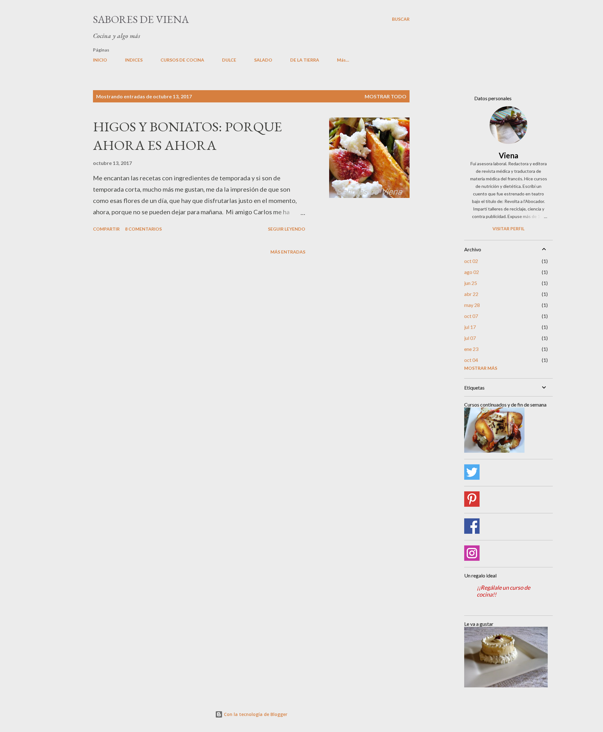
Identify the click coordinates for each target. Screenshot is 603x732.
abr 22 (471, 294)
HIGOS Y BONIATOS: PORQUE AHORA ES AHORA (187, 135)
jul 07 (470, 338)
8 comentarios (143, 229)
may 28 (472, 305)
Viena (508, 155)
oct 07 (471, 316)
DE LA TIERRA (304, 60)
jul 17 (470, 327)
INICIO (100, 60)
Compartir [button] (106, 229)
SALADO (263, 60)
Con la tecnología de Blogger (255, 714)
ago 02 (471, 272)
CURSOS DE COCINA (182, 60)
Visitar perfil (508, 228)
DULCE (229, 60)
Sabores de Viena (141, 19)
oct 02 (471, 261)
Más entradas (287, 251)
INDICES (134, 60)
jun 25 (470, 283)
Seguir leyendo (286, 229)
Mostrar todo (385, 96)
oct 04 (471, 360)
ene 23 (471, 349)
